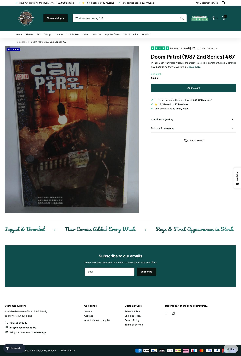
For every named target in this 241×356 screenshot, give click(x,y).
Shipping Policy (133, 315)
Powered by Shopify (45, 350)
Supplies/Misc (112, 34)
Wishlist (146, 34)
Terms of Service (134, 324)
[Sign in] (215, 18)
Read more (195, 66)
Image (59, 34)
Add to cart (193, 87)
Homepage (21, 42)
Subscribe (147, 271)
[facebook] (166, 313)
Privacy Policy (132, 311)
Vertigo (48, 34)
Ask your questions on (28, 332)
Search (88, 311)
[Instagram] (173, 313)
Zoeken (182, 18)
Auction (96, 34)
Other (85, 34)
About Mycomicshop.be (97, 320)
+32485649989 (18, 322)
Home (19, 34)
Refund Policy (132, 320)
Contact (88, 315)
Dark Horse (73, 34)
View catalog (54, 18)
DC (38, 34)
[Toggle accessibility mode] (223, 3)
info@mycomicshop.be (23, 327)
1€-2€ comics (131, 34)
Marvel (29, 34)
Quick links (90, 305)
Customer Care (133, 305)
